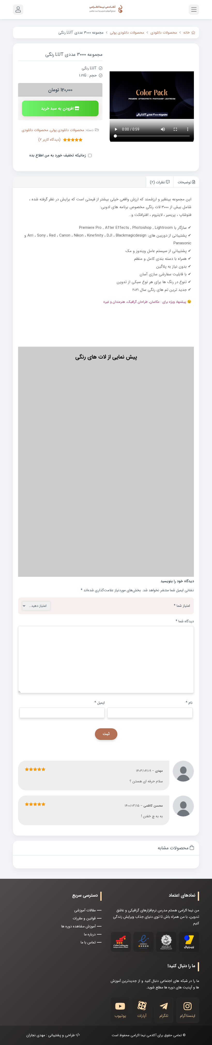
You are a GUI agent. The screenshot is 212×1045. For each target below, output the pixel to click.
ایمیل (99, 703)
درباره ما (90, 934)
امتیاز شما (182, 606)
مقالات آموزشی (85, 910)
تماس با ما (88, 942)
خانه (186, 32)
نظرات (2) (158, 182)
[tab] (186, 181)
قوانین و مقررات (84, 918)
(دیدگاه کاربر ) (49, 139)
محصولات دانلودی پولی (127, 32)
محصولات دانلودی (163, 32)
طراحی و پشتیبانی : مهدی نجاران (51, 1035)
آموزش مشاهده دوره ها (78, 926)
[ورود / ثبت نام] (18, 9)
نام (189, 703)
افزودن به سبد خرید (57, 108)
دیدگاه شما (185, 621)
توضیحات (185, 182)
